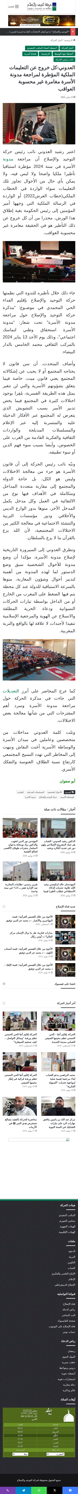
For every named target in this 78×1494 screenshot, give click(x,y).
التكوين (71, 1262)
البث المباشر (68, 1315)
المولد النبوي (68, 1356)
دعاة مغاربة (69, 1384)
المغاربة (20, 792)
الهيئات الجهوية (67, 1226)
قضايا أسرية (30, 53)
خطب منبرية (68, 1362)
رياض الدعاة (69, 1309)
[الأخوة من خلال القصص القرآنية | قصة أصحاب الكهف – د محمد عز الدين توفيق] (65, 954)
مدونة (8, 158)
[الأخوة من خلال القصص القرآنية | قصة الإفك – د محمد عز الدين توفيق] (65, 970)
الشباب (71, 1268)
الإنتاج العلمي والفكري (63, 1273)
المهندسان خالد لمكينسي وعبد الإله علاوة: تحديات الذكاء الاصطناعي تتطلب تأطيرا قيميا (59, 888)
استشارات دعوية (66, 1379)
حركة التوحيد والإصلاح (48, 797)
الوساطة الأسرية (67, 797)
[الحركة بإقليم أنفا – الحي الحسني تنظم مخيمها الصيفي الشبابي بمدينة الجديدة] (58, 1021)
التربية (72, 1256)
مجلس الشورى (67, 1221)
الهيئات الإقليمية (67, 1232)
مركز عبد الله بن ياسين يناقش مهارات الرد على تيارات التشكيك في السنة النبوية (59, 1123)
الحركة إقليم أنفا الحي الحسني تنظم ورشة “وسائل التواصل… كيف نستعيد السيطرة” (20, 1038)
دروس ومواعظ (67, 1368)
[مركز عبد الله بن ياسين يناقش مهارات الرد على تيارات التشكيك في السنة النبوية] (58, 1106)
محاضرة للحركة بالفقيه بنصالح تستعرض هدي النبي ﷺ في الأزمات (21, 1123)
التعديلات (11, 690)
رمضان (71, 1351)
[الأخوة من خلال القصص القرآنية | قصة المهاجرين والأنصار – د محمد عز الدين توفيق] (65, 921)
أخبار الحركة (56, 40)
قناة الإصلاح (69, 1304)
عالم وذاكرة (69, 1390)
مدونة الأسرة (30, 797)
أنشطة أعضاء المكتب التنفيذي (42, 48)
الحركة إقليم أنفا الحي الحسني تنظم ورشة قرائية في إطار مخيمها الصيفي (21, 1079)
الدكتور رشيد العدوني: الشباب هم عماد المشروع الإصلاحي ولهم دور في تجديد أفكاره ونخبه (58, 844)
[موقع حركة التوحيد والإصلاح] (41, 7)
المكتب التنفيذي (67, 1215)
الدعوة (72, 1251)
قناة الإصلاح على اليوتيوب (62, 1326)
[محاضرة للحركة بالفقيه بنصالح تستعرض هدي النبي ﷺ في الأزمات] (20, 1106)
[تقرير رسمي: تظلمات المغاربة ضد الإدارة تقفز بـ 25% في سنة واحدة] (20, 871)
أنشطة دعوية (68, 1373)
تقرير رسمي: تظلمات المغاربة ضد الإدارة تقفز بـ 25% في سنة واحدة (21, 888)
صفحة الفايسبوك (66, 1320)
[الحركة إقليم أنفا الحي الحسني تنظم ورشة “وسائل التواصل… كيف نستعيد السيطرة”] (20, 1021)
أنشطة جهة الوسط (64, 53)
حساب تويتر (69, 1332)
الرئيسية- (45, 53)
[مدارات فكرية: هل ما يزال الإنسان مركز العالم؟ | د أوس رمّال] (65, 938)
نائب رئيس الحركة (64, 59)
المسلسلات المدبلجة (35, 792)
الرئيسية (68, 40)
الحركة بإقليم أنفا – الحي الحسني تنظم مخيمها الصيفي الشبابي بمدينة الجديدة (60, 1038)
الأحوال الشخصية (55, 792)
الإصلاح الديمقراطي (65, 1284)
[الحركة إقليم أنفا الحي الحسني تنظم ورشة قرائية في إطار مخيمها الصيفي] (20, 1061)
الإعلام (72, 1279)
